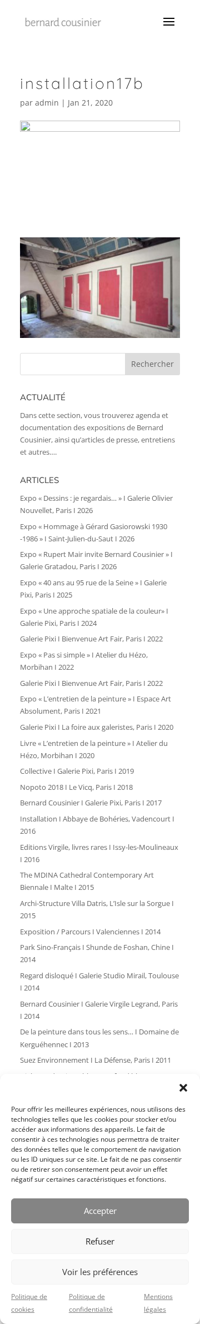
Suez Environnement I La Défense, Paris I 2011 (95, 1060)
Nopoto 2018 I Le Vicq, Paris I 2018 (76, 787)
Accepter (100, 1210)
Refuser (100, 1241)
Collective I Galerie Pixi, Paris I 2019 (77, 771)
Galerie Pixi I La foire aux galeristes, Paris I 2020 (96, 727)
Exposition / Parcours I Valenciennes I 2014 (90, 932)
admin (47, 102)
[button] (183, 1087)
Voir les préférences (100, 1271)
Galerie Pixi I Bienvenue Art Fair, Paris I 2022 (91, 639)
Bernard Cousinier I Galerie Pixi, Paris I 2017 (91, 803)
